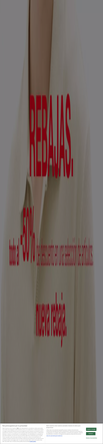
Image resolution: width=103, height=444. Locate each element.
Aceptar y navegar (91, 429)
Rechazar (91, 433)
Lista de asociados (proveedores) (54, 435)
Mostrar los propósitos (91, 438)
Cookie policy (33, 441)
